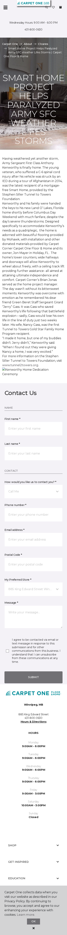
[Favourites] (53, 7)
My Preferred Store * (17, 579)
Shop (12, 845)
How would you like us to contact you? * (30, 482)
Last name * (12, 444)
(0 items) (60, 7)
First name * (12, 419)
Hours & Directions (34, 721)
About (28, 44)
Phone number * (15, 505)
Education (16, 878)
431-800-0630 (33, 29)
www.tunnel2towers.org (20, 365)
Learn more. (26, 914)
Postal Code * (13, 554)
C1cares (43, 44)
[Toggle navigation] (5, 7)
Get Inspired (18, 862)
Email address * (14, 530)
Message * (11, 602)
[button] (46, 7)
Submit (33, 677)
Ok (33, 921)
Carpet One (10, 44)
